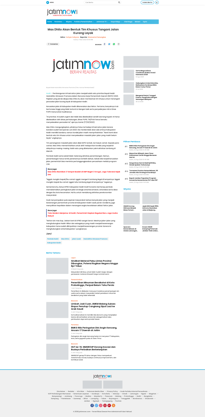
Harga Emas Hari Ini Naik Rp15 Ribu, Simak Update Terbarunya (142, 164)
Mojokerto (98, 396)
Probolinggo (129, 396)
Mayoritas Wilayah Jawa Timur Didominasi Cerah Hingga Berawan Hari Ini (143, 155)
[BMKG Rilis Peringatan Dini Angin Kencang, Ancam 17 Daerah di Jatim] (57, 331)
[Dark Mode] (157, 2)
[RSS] (113, 405)
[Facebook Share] (104, 44)
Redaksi (71, 391)
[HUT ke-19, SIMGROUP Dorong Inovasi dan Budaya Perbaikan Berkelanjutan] (57, 352)
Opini (145, 22)
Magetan (152, 394)
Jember (87, 401)
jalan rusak (76, 239)
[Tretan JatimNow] (141, 62)
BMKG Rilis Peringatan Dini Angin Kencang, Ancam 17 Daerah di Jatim (94, 329)
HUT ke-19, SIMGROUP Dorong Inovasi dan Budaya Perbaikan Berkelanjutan (93, 348)
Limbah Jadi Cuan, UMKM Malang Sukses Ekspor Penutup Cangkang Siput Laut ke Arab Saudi (93, 306)
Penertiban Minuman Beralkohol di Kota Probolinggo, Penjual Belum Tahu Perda (92, 283)
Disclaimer (61, 391)
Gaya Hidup (115, 22)
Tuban (103, 398)
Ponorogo (79, 396)
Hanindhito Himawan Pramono (95, 239)
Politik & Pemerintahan (83, 22)
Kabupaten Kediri (54, 243)
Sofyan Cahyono (72, 37)
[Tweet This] (109, 44)
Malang (118, 396)
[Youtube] (105, 405)
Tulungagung (107, 401)
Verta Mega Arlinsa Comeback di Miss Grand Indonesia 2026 (145, 73)
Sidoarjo (116, 394)
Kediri (139, 396)
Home (49, 22)
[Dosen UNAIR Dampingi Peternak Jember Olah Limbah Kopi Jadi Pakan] (150, 219)
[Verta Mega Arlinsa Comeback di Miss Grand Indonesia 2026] (128, 75)
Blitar (86, 398)
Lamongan (134, 394)
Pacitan (118, 401)
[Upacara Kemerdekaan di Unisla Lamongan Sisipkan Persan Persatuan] (131, 219)
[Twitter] (96, 405)
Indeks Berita (147, 2)
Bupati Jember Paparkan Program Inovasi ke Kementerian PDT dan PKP (143, 179)
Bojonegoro (113, 398)
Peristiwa (58, 22)
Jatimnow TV (101, 22)
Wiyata (69, 22)
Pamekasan (66, 398)
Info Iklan (80, 391)
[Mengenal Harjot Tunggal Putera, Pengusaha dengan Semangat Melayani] (128, 100)
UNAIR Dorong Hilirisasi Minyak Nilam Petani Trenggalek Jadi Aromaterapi (129, 208)
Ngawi (143, 394)
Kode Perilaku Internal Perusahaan (133, 391)
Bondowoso (137, 398)
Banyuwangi (57, 396)
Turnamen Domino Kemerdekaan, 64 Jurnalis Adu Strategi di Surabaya (143, 171)
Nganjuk (96, 401)
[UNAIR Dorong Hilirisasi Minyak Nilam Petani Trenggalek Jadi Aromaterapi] (131, 198)
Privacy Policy (112, 391)
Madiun (88, 396)
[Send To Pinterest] (118, 44)
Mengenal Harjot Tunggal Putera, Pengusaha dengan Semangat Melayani (146, 97)
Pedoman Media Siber (95, 391)
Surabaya (95, 394)
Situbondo (149, 398)
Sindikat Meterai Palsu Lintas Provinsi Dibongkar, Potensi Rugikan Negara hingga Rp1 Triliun (94, 263)
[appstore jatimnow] (112, 385)
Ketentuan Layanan (81, 394)
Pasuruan (109, 396)
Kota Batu (106, 394)
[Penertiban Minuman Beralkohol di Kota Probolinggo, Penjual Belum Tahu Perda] (57, 287)
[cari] (119, 3)
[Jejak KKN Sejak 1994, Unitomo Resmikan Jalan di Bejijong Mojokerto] (150, 198)
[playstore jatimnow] (92, 385)
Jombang (68, 396)
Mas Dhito (65, 239)
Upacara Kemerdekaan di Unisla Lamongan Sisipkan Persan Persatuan (130, 229)
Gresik (124, 394)
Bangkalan (148, 396)
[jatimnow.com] (62, 12)
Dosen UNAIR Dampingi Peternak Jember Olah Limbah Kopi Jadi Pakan (150, 229)
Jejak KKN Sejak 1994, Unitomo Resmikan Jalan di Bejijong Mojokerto (150, 208)
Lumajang (94, 398)
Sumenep (77, 398)
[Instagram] (100, 405)
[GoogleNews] (109, 405)
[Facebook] (92, 405)
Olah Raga (128, 22)
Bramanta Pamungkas (97, 37)
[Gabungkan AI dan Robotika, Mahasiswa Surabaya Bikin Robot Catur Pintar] (128, 87)
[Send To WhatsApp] (114, 44)
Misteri (137, 22)
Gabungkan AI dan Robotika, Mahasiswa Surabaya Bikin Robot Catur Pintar (147, 85)
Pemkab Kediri (53, 239)
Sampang (55, 398)
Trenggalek (125, 398)
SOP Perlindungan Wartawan (59, 394)
